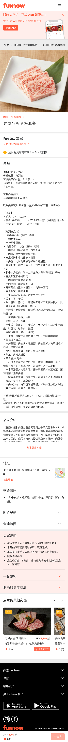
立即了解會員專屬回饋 (14, 143)
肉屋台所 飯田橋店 (26, 45)
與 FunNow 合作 (13, 694)
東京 (7, 45)
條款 (6, 678)
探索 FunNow (11, 670)
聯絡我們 (9, 686)
